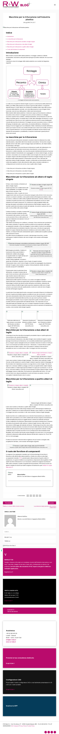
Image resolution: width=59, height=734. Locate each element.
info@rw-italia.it (11, 640)
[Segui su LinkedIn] (52, 732)
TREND (6, 541)
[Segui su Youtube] (55, 732)
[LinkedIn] (11, 483)
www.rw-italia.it (11, 642)
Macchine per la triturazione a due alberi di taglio (19, 44)
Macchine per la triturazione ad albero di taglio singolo (21, 41)
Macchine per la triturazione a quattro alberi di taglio (20, 46)
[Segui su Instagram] (48, 732)
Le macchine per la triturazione (15, 39)
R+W (20, 458)
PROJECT (33, 22)
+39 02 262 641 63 (12, 611)
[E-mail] (9, 483)
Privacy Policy (23, 726)
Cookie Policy (31, 726)
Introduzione (10, 36)
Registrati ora (8, 572)
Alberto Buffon (22, 516)
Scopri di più (7, 600)
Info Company (14, 726)
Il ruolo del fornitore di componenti (16, 49)
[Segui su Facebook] (45, 732)
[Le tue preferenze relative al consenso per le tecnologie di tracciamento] (1, 550)
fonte (41, 189)
